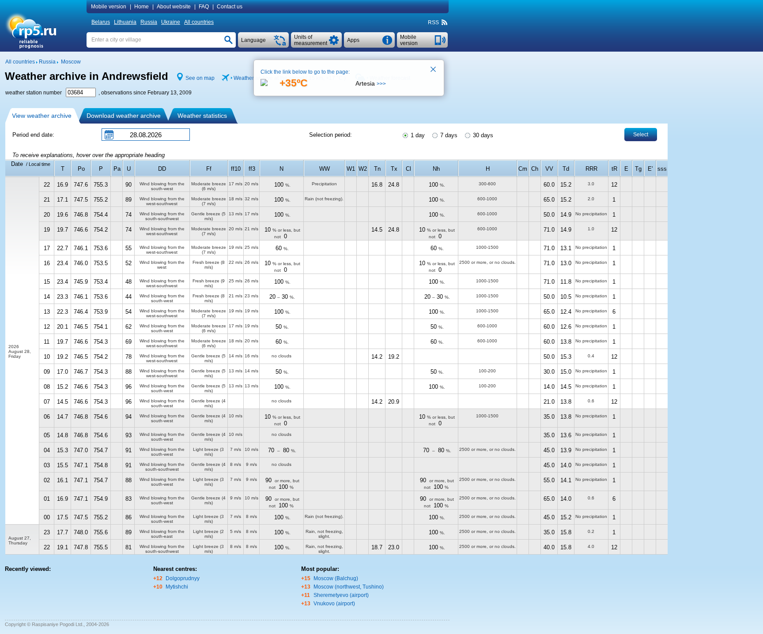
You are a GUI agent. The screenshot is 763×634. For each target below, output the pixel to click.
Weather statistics (202, 115)
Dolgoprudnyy (183, 578)
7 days (447, 135)
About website (174, 7)
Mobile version (108, 7)
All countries (199, 22)
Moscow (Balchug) (336, 578)
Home (141, 7)
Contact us (229, 7)
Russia (148, 22)
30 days (482, 135)
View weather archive (42, 115)
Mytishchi (177, 587)
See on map (200, 78)
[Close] (433, 70)
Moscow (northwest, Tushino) (349, 587)
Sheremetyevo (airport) (341, 595)
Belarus (100, 22)
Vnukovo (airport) (334, 603)
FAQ (204, 7)
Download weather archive (124, 115)
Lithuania (125, 22)
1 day (417, 135)
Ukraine (170, 22)
